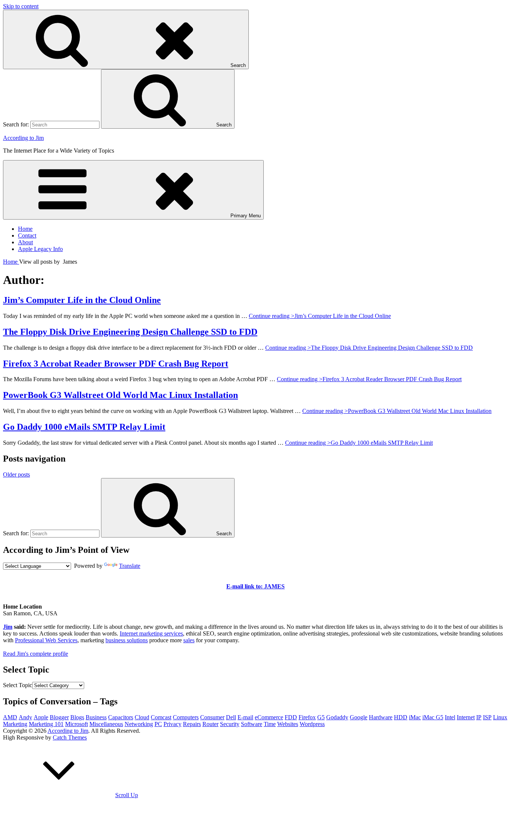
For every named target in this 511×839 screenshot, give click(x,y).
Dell (231, 717)
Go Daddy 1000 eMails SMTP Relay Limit (84, 427)
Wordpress (312, 724)
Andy (25, 717)
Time (270, 724)
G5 (321, 717)
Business (96, 717)
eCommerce (269, 717)
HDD (400, 717)
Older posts (16, 474)
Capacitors (120, 717)
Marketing (15, 724)
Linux (500, 717)
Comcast (161, 717)
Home (25, 229)
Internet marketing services (151, 633)
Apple (41, 717)
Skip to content (21, 6)
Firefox (307, 717)
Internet (466, 717)
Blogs (77, 717)
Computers (186, 717)
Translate (129, 566)
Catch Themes (70, 737)
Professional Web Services (46, 640)
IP (478, 717)
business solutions (126, 640)
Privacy (172, 724)
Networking (139, 724)
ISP (487, 717)
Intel (450, 717)
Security (229, 724)
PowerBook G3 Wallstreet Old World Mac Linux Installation (120, 395)
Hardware (380, 717)
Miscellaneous (106, 724)
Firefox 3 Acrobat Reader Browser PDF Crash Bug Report (115, 363)
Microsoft (76, 724)
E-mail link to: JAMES (255, 586)
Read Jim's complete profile (35, 653)
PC (158, 724)
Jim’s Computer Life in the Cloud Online (82, 300)
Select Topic (17, 685)
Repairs (192, 724)
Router (210, 724)
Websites (287, 724)
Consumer (212, 717)
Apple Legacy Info (40, 249)
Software (251, 724)
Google (358, 717)
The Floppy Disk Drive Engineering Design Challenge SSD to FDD (130, 332)
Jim (7, 627)
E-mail (245, 717)
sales (189, 640)
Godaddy (337, 717)
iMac (415, 717)
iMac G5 (432, 717)
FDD (291, 717)
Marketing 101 (46, 724)
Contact (27, 235)
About (25, 242)
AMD (10, 717)
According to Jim (23, 138)
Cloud (142, 717)
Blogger (59, 717)
